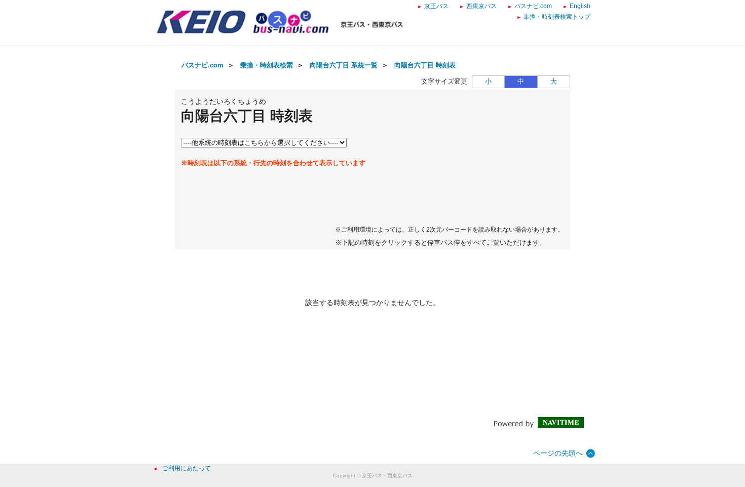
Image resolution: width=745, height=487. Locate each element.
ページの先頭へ (558, 453)
